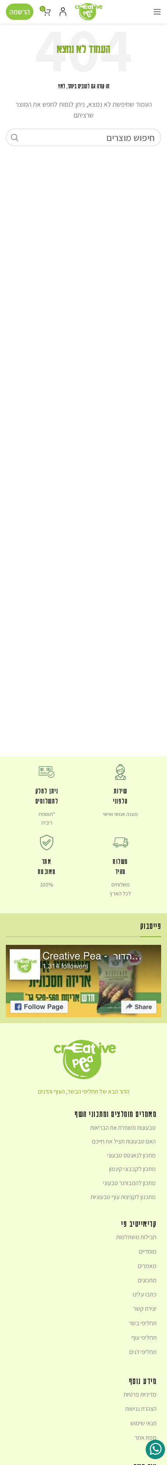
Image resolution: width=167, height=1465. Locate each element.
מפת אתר (146, 1437)
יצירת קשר (145, 1309)
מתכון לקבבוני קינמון (132, 1169)
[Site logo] (89, 11)
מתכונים (147, 1280)
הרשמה (19, 11)
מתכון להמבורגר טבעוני (129, 1183)
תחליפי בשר (143, 1323)
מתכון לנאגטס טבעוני (131, 1155)
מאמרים (147, 1266)
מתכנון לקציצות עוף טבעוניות (123, 1197)
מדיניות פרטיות (140, 1394)
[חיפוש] (15, 137)
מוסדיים (148, 1251)
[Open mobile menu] (157, 11)
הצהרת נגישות (141, 1409)
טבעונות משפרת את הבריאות (123, 1128)
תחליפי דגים (143, 1352)
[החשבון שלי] (63, 11)
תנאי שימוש (143, 1423)
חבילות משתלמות (136, 1237)
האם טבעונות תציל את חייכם (124, 1141)
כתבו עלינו (145, 1294)
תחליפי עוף (144, 1337)
